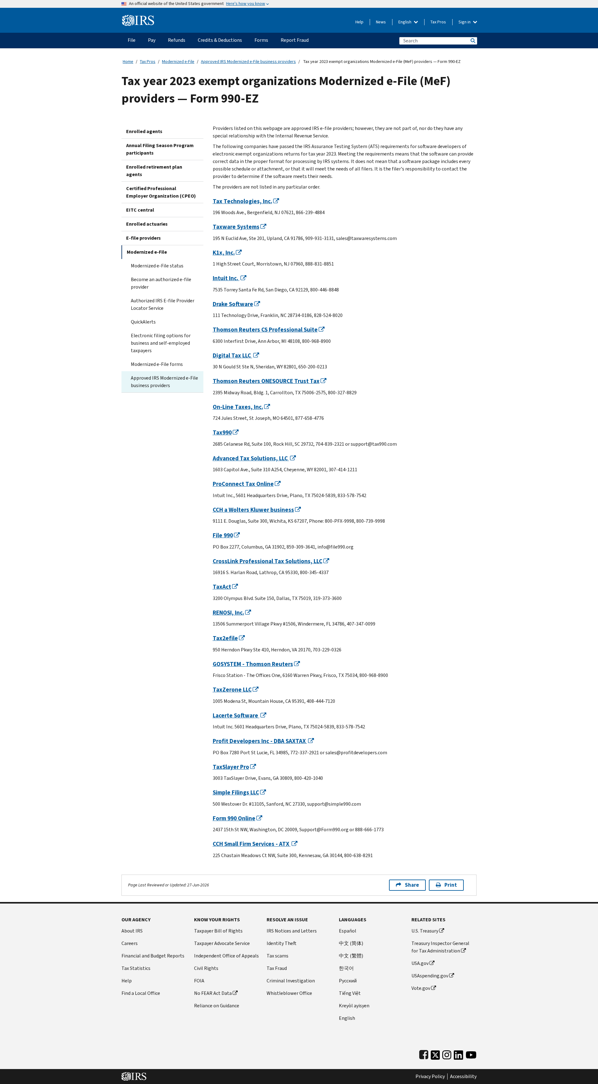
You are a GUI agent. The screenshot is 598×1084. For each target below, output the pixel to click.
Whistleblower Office (289, 993)
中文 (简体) (351, 943)
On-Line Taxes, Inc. (238, 407)
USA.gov (420, 963)
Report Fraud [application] (295, 40)
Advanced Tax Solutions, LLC (251, 458)
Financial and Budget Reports (152, 955)
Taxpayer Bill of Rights (218, 931)
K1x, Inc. (224, 253)
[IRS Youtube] (471, 1054)
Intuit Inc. (226, 278)
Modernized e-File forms (157, 364)
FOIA (199, 980)
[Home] (138, 18)
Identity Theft (282, 943)
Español (347, 931)
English (405, 22)
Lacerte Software (236, 715)
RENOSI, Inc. (228, 612)
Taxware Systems (236, 227)
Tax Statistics (135, 968)
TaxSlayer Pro (231, 767)
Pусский (348, 980)
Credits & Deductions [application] (220, 40)
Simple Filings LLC (236, 792)
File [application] (131, 40)
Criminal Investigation (291, 980)
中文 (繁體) (351, 955)
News (381, 22)
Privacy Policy (430, 1076)
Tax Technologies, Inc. (242, 201)
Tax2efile (225, 638)
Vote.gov (420, 988)
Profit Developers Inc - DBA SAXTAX (260, 741)
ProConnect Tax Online (243, 484)
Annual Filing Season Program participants (160, 149)
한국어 (346, 968)
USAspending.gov (429, 975)
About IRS (132, 931)
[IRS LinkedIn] (458, 1054)
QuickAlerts (143, 322)
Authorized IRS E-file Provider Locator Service (162, 304)
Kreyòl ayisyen (354, 1005)
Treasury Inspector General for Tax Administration (440, 947)
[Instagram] (446, 1054)
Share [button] (412, 885)
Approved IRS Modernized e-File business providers (248, 62)
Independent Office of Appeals (226, 955)
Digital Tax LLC (232, 355)
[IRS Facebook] (423, 1054)
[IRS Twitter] (435, 1054)
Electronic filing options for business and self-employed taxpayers (161, 343)
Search (472, 41)
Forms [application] (261, 40)
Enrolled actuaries (147, 224)
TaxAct (222, 587)
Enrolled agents (144, 131)
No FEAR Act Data (213, 993)
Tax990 (222, 432)
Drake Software (233, 304)
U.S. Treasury (424, 931)
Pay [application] (151, 40)
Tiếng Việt (350, 993)
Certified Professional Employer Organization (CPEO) (161, 192)
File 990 (223, 535)
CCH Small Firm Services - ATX (252, 844)
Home (128, 62)
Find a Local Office (140, 993)
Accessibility (463, 1076)
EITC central (140, 210)
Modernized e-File (178, 62)
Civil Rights (206, 968)
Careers (129, 943)
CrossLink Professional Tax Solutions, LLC (267, 561)
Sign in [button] (465, 22)
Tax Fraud (277, 968)
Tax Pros (438, 22)
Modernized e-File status (157, 265)
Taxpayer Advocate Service (222, 943)
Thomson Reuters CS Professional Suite (265, 329)
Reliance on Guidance (216, 1005)
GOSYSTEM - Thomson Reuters (253, 664)
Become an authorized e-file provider (161, 283)
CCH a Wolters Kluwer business (253, 510)
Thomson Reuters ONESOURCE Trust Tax (266, 381)
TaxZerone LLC (232, 689)
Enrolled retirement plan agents (154, 171)
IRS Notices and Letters (292, 931)
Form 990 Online (234, 818)
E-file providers (143, 238)
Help (359, 22)
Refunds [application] (176, 40)
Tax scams (277, 955)
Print (450, 885)
